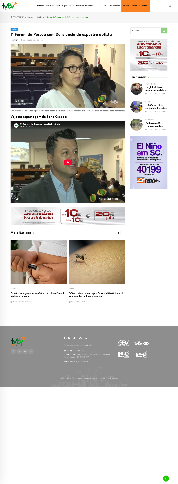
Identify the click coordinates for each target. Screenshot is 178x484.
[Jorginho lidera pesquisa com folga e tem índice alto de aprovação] (136, 89)
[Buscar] (170, 5)
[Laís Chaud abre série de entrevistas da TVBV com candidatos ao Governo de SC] (136, 107)
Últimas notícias (44, 6)
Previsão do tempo (84, 6)
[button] (118, 233)
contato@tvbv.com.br (79, 361)
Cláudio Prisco (152, 84)
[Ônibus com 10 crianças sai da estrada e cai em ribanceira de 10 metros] (136, 125)
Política (149, 102)
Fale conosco (114, 6)
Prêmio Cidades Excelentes (135, 6)
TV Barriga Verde (64, 6)
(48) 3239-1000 (79, 351)
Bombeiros (150, 120)
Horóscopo (101, 6)
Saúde (13, 289)
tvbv (16, 40)
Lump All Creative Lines (108, 378)
